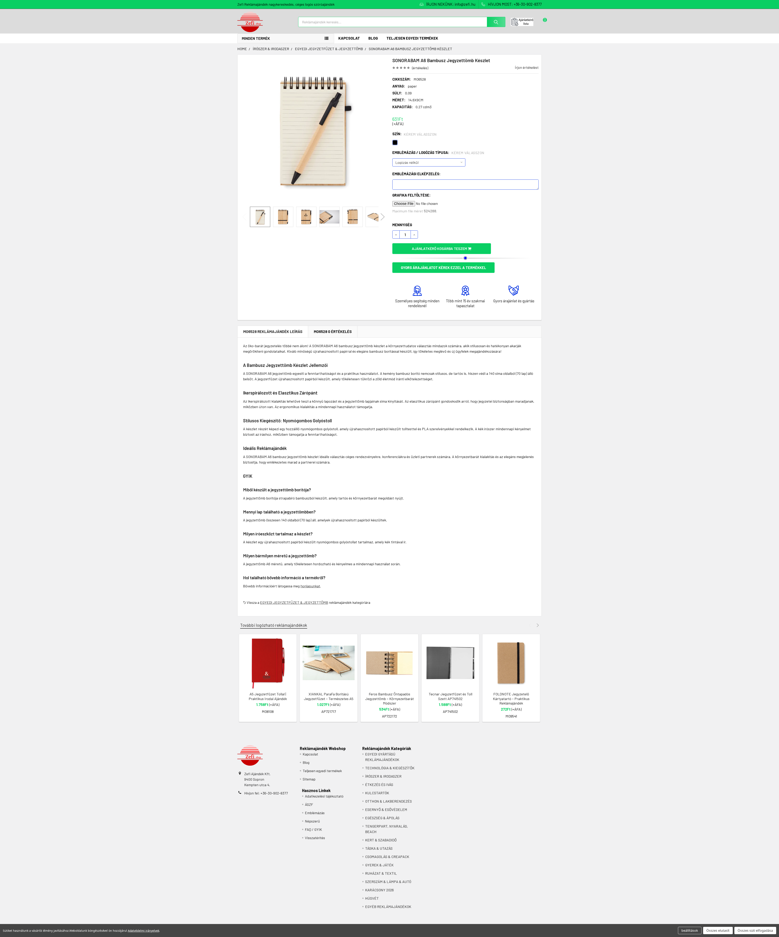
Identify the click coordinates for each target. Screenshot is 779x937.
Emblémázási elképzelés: (416, 174)
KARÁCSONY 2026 (379, 890)
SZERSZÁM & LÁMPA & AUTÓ (388, 881)
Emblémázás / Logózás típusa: (438, 152)
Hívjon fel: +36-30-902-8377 (266, 793)
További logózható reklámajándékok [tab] (273, 625)
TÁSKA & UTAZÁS (379, 848)
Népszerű (312, 821)
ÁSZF (309, 804)
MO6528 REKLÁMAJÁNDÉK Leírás (272, 331)
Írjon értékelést (527, 67)
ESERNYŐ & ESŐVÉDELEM (386, 809)
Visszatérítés (315, 837)
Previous (244, 217)
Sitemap (309, 779)
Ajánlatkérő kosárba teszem (440, 248)
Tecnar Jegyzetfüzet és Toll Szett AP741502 (450, 696)
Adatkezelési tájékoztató (324, 796)
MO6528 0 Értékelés (333, 331)
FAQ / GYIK (313, 829)
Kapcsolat (349, 38)
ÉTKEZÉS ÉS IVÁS (379, 784)
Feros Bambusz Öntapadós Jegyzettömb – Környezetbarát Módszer (389, 698)
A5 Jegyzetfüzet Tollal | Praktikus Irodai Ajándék (268, 696)
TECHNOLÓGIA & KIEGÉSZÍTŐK (389, 768)
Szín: (414, 134)
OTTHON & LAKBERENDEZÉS (388, 801)
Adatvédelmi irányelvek (143, 931)
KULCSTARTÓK (377, 793)
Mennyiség (402, 225)
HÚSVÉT (372, 898)
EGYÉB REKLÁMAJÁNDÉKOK (388, 906)
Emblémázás (315, 813)
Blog (373, 38)
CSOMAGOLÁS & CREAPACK (387, 856)
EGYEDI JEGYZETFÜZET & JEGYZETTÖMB (294, 602)
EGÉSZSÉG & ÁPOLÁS (382, 818)
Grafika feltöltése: (411, 195)
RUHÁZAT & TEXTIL (381, 873)
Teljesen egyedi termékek (412, 38)
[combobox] (401, 22)
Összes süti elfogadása (755, 930)
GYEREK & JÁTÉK (379, 865)
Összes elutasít (718, 930)
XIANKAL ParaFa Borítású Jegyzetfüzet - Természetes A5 (328, 696)
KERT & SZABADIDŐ (381, 840)
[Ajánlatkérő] (526, 22)
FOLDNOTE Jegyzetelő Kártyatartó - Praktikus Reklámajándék (511, 698)
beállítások (689, 930)
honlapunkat (310, 586)
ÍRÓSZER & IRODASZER (383, 776)
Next (383, 217)
